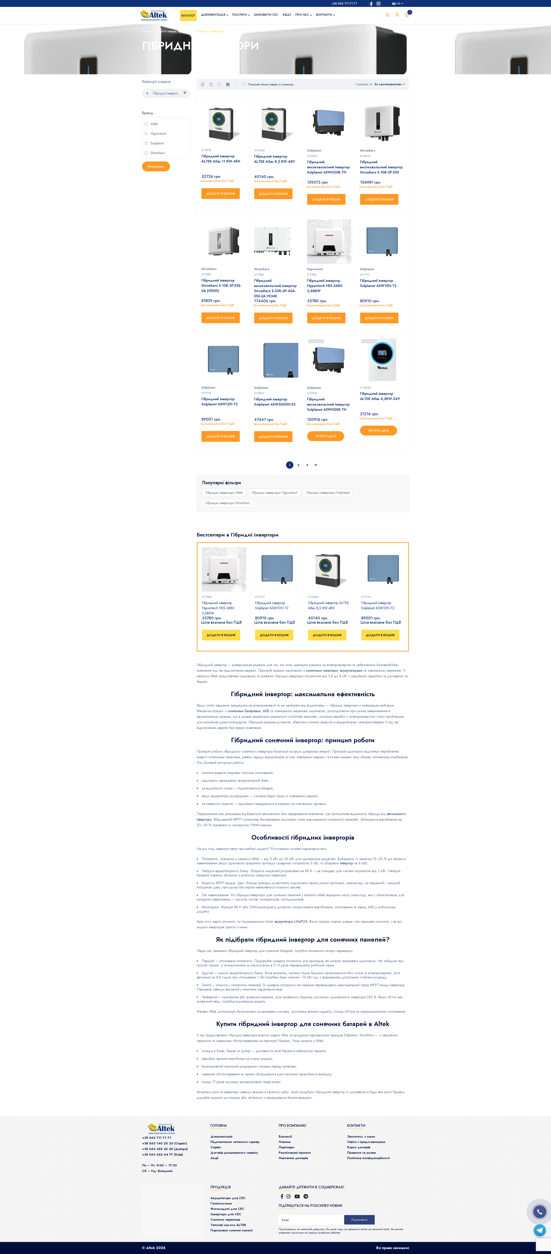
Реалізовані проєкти (295, 1152)
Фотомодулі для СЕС (227, 1208)
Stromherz (157, 153)
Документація (221, 1136)
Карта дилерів (358, 1147)
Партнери (286, 1147)
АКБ (266, 710)
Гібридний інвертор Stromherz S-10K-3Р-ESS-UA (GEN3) (221, 285)
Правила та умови (361, 1152)
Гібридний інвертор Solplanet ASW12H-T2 (377, 605)
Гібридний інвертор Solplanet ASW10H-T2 (271, 605)
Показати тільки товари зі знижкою (270, 84)
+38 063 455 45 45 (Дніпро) (165, 1149)
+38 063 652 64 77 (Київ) (162, 1154)
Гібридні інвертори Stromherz (227, 503)
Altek (153, 124)
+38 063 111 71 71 (344, 3)
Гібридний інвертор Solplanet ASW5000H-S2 (275, 402)
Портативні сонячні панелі (231, 1230)
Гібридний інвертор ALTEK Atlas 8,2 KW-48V (328, 605)
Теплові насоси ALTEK (228, 1225)
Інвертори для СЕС (225, 1214)
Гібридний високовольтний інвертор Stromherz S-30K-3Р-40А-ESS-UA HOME (275, 288)
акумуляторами (351, 670)
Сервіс (215, 1147)
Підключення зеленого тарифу (235, 1141)
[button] (221, 635)
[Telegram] (540, 1230)
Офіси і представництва (366, 1141)
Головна (147, 31)
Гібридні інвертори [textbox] (164, 93)
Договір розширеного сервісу (234, 1152)
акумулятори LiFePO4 (290, 921)
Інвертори (187, 31)
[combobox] (166, 93)
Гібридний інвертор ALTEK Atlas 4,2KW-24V (380, 396)
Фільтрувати (156, 166)
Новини (285, 1141)
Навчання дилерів (293, 1158)
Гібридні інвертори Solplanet (328, 492)
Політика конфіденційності (368, 1158)
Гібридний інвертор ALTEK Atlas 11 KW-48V (220, 159)
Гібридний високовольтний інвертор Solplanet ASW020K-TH (328, 404)
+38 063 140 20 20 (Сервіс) (164, 1143)
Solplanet (156, 143)
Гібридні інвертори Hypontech (274, 492)
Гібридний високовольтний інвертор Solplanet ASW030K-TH (328, 167)
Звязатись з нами (361, 1136)
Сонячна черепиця (225, 1219)
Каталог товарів (166, 31)
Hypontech (157, 134)
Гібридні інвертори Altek (224, 492)
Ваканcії (285, 1136)
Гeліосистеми (221, 1203)
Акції (214, 1158)
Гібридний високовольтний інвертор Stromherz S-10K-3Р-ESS (381, 167)
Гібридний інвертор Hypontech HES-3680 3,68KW (218, 608)
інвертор (346, 863)
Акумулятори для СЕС (228, 1198)
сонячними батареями (244, 710)
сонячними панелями (322, 670)
